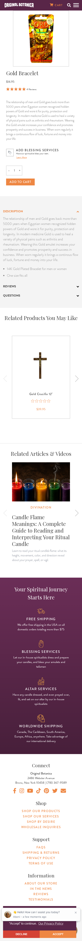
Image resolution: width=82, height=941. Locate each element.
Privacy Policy (41, 858)
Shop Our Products (41, 811)
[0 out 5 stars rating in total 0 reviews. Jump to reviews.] (41, 401)
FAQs (41, 847)
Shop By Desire (41, 822)
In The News (41, 889)
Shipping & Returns (41, 852)
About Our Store (41, 883)
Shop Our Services (41, 816)
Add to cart (20, 182)
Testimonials (41, 899)
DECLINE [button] (21, 934)
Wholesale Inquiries (41, 827)
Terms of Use (41, 863)
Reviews (40, 894)
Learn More (21, 157)
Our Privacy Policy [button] (50, 923)
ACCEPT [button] (58, 934)
